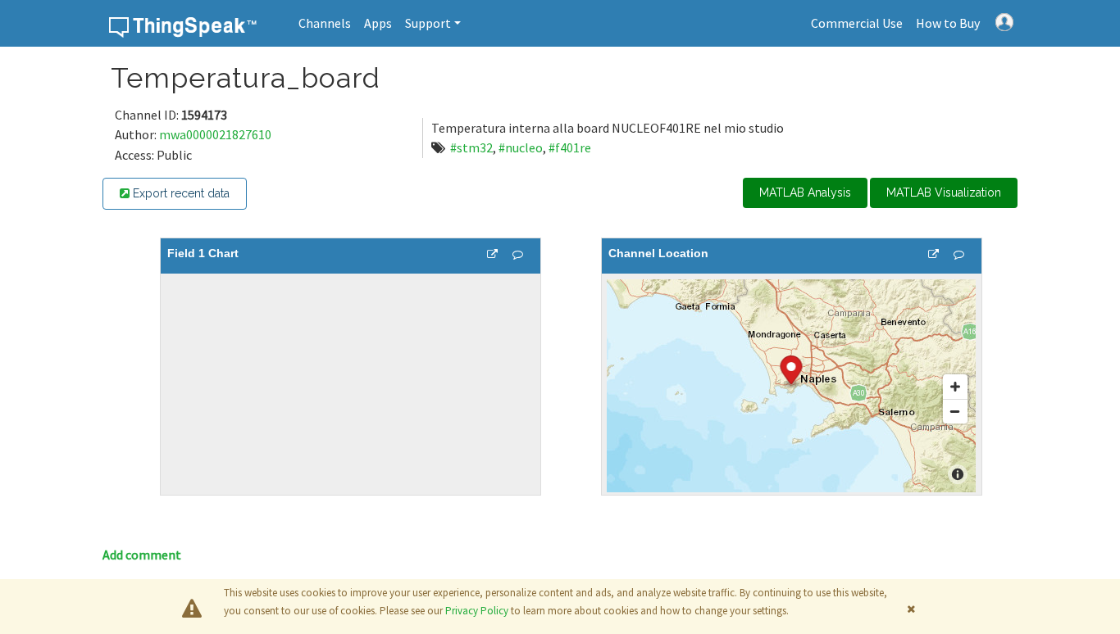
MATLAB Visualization (943, 192)
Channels (324, 23)
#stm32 (471, 147)
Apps (378, 23)
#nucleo (521, 147)
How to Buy (948, 23)
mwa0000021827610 (215, 134)
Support (428, 23)
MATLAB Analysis (805, 192)
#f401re (570, 147)
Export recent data (180, 193)
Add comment (141, 554)
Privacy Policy (476, 611)
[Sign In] (1004, 20)
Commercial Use (857, 23)
